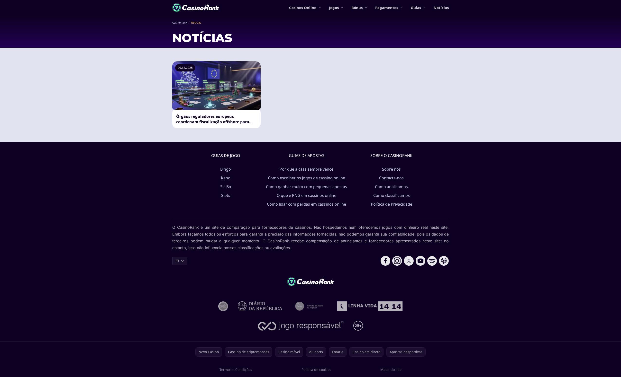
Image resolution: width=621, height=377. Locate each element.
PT (177, 260)
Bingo (225, 169)
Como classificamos (391, 195)
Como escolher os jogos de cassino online (306, 178)
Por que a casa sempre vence (306, 169)
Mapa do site (391, 369)
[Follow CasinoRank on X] (409, 261)
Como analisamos (391, 186)
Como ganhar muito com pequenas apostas (306, 186)
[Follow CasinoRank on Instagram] (397, 261)
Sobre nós (391, 169)
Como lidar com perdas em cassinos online (306, 204)
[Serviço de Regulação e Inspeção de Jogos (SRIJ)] (223, 306)
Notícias (441, 7)
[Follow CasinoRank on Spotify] (432, 261)
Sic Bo (225, 186)
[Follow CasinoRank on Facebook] (385, 261)
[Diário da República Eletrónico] (260, 306)
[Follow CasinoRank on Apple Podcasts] (444, 261)
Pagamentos (386, 7)
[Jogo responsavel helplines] (301, 326)
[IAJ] (310, 306)
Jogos (334, 7)
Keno (225, 178)
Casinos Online (302, 7)
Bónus (357, 7)
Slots (225, 195)
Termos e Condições (235, 369)
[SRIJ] (369, 306)
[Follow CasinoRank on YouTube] (420, 261)
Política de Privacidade (391, 204)
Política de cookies (316, 369)
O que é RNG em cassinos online (306, 195)
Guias (416, 7)
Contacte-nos (391, 178)
